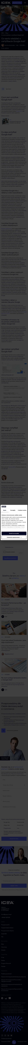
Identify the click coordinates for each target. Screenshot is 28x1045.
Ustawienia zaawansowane (13, 537)
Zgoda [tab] (4, 510)
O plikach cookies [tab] (22, 510)
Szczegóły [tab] (12, 510)
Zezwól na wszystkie (14, 533)
